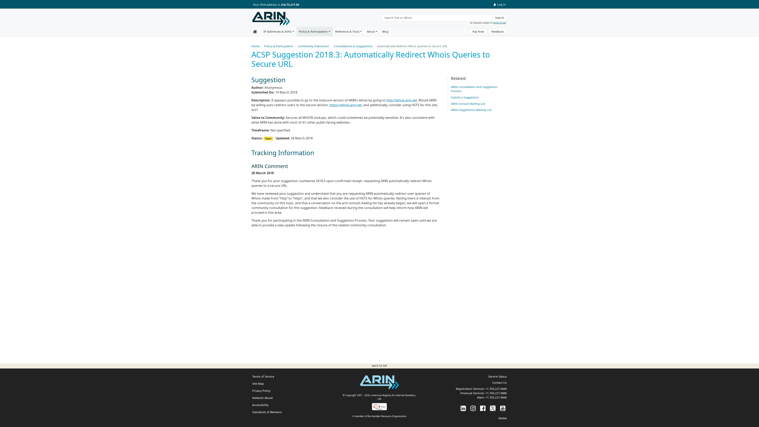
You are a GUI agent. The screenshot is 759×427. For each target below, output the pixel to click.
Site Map (258, 383)
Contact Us (499, 382)
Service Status (497, 376)
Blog (385, 31)
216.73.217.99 (290, 5)
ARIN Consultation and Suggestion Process (474, 89)
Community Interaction (313, 46)
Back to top (379, 365)
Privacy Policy (261, 391)
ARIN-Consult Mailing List (468, 104)
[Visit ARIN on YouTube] (503, 408)
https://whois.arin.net (345, 105)
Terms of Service (263, 376)
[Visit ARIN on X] (493, 408)
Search (499, 18)
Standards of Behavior (267, 412)
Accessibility (260, 405)
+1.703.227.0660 (496, 389)
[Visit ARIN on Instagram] (473, 408)
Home (255, 46)
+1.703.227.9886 (496, 393)
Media (502, 418)
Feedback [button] (497, 31)
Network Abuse (262, 398)
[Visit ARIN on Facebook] (483, 408)
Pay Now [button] (478, 31)
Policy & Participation (313, 31)
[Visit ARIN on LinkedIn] (463, 408)
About (371, 31)
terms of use (499, 22)
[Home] (271, 19)
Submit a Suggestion (465, 97)
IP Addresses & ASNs (277, 31)
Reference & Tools (347, 31)
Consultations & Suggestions (353, 46)
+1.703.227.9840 (496, 397)
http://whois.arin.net (401, 100)
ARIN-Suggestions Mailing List (471, 110)
